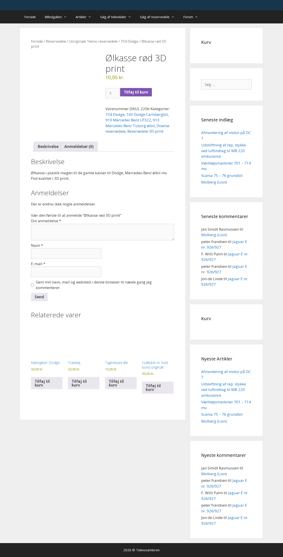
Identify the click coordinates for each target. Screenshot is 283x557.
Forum (188, 17)
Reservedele (56, 41)
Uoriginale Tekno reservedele (93, 41)
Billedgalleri (53, 17)
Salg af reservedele (155, 17)
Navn (37, 245)
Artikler (81, 17)
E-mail (38, 263)
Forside (30, 17)
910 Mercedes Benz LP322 (128, 120)
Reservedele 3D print (145, 131)
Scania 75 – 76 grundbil (222, 175)
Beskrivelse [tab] (48, 146)
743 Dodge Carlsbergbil (147, 114)
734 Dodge (129, 41)
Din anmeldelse (46, 220)
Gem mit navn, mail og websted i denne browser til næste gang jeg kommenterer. (94, 284)
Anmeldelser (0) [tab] (79, 146)
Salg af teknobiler (113, 17)
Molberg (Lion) (214, 182)
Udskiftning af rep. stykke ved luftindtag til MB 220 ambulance (223, 150)
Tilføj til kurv (136, 92)
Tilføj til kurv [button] (42, 383)
